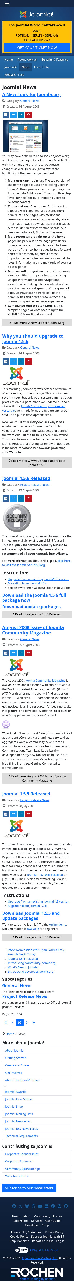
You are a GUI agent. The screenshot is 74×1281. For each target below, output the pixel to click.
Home (8, 60)
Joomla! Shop (14, 1106)
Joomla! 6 (10, 67)
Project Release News (34, 485)
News (25, 67)
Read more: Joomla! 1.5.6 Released (37, 614)
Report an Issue (42, 1241)
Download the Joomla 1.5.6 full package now (34, 597)
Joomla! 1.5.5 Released (26, 794)
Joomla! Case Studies (19, 1099)
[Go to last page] (33, 1022)
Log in (60, 1241)
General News (29, 101)
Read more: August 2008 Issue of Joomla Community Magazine (38, 778)
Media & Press (14, 75)
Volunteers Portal (17, 1176)
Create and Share (17, 1065)
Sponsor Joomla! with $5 (47, 1237)
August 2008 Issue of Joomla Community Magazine (33, 630)
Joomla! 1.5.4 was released (45, 875)
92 (19, 1022)
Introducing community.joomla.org (32, 963)
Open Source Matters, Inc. (40, 1258)
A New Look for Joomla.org (31, 94)
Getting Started (15, 1058)
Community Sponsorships (22, 1169)
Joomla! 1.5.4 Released (23, 959)
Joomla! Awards (15, 1092)
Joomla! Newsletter (18, 1121)
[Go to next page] (27, 1022)
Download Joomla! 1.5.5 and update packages (31, 915)
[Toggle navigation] (7, 3)
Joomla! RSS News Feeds (21, 1129)
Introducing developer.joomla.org (31, 972)
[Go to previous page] (13, 1022)
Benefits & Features (54, 60)
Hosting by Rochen (37, 1279)
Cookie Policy (19, 1237)
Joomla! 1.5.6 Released (26, 478)
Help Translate (19, 1241)
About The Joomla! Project (22, 1080)
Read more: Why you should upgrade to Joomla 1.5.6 (38, 463)
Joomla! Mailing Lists (19, 1114)
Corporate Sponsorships (22, 1154)
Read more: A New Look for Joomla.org (38, 323)
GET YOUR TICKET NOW (37, 47)
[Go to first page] (6, 1022)
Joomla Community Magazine (45, 681)
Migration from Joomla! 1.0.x (27, 583)
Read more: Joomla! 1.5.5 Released (37, 937)
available (33, 929)
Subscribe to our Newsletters (29, 1188)
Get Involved (13, 1073)
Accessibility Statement (26, 1232)
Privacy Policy (54, 1232)
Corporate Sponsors (19, 1161)
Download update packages (31, 606)
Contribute (41, 67)
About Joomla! (27, 60)
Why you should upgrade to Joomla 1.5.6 (32, 338)
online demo (57, 924)
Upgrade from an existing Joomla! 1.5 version (38, 579)
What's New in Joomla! (23, 967)
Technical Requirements (21, 1136)
